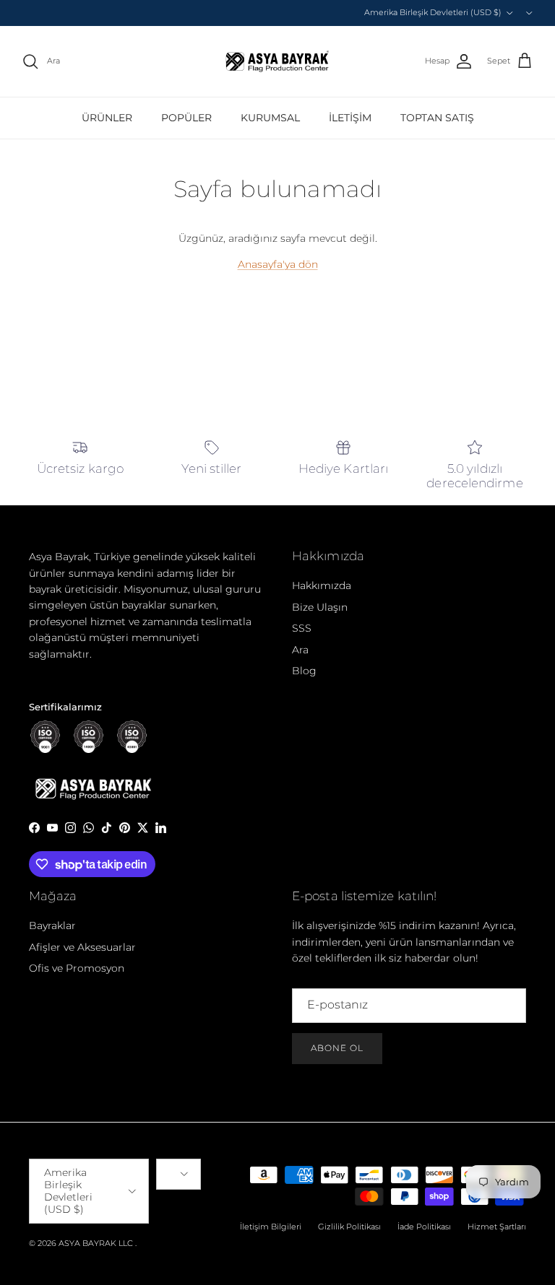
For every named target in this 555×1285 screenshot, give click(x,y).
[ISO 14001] (88, 736)
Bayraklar (52, 925)
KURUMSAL (270, 117)
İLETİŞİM (350, 117)
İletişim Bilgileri (270, 1226)
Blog (304, 670)
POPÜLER (186, 117)
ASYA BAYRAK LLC (96, 1243)
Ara (300, 649)
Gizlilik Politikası (349, 1226)
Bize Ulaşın (320, 607)
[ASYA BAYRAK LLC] (277, 61)
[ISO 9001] (45, 736)
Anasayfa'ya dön (278, 264)
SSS (301, 628)
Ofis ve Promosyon (76, 968)
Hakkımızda (321, 585)
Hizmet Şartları (497, 1226)
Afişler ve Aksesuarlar (82, 947)
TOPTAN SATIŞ (437, 117)
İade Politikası (424, 1226)
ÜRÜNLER (107, 117)
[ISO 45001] (132, 736)
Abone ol (337, 1047)
